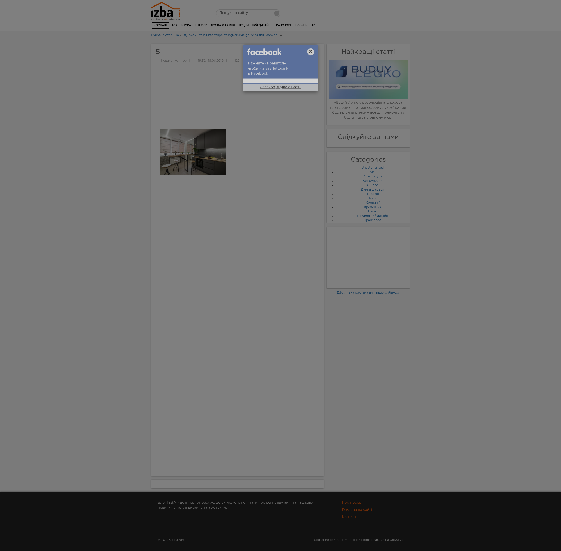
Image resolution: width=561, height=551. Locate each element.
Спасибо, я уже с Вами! (280, 93)
